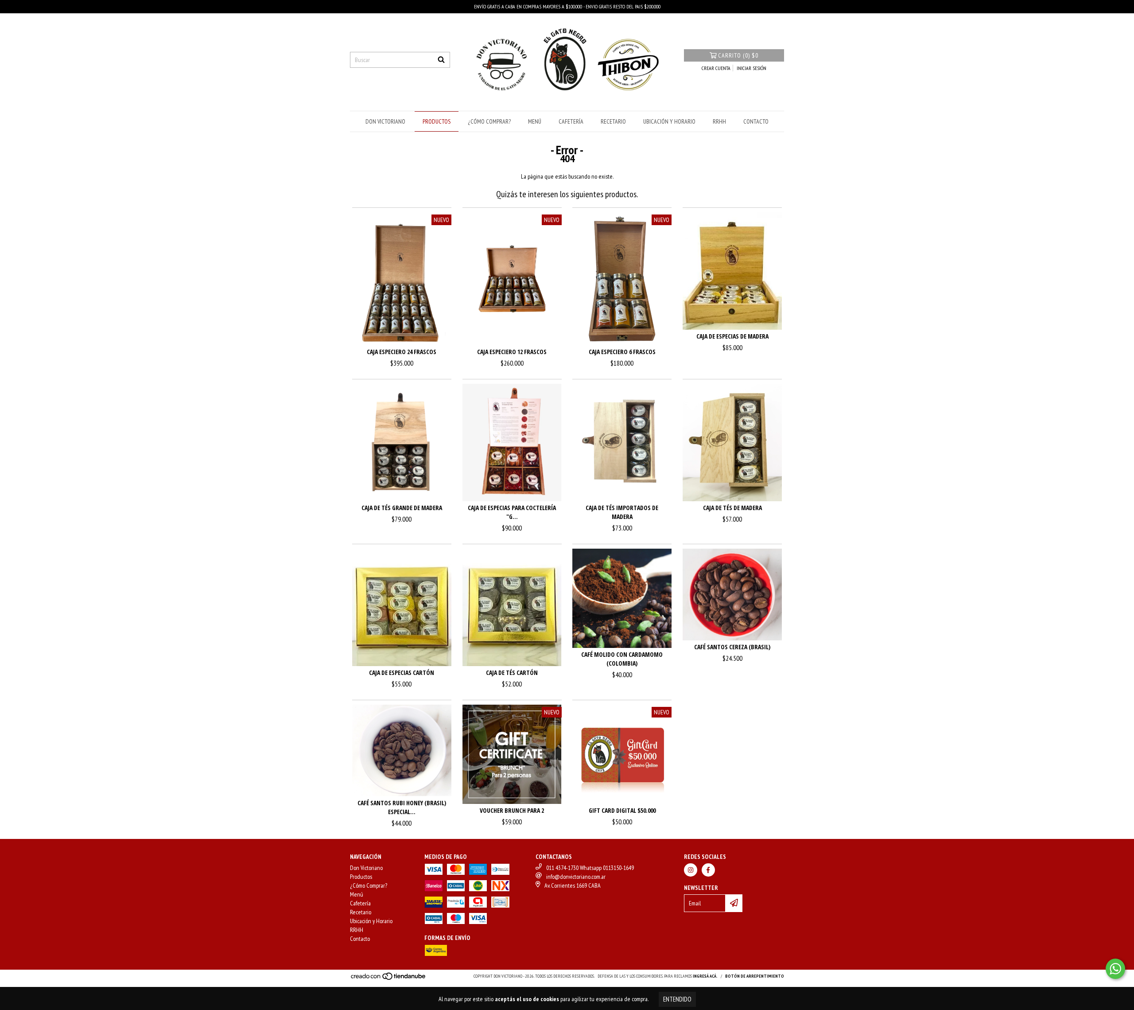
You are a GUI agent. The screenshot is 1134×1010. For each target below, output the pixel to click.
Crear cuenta (716, 68)
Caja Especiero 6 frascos (622, 351)
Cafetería (571, 121)
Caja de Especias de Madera (732, 336)
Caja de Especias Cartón (401, 672)
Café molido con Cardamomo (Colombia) (622, 658)
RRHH (719, 121)
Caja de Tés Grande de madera (401, 507)
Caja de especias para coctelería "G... (512, 512)
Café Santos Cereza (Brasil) (732, 647)
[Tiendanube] (388, 979)
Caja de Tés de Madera (732, 507)
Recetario (613, 121)
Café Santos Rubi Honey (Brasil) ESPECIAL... (401, 807)
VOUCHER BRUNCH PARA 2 (512, 810)
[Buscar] (441, 60)
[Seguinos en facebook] (708, 870)
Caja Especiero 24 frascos (401, 351)
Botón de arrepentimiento (754, 976)
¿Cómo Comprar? (489, 121)
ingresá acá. (705, 976)
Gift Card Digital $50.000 (622, 810)
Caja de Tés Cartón (512, 672)
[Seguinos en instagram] (690, 870)
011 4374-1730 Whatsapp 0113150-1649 (590, 868)
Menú (534, 121)
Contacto (756, 121)
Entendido (677, 999)
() (738, 55)
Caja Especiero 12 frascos (512, 351)
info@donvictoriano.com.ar (576, 877)
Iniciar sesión (751, 68)
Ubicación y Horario (669, 121)
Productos (436, 121)
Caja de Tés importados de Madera (622, 512)
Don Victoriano (385, 121)
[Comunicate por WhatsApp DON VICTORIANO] (1115, 969)
